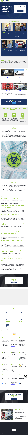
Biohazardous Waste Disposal (8, 91)
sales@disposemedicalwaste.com (18, 418)
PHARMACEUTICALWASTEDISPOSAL (20, 77)
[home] (5, 1)
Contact (16, 427)
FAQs (13, 427)
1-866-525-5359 (14, 102)
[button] (26, 1)
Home (11, 427)
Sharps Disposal (20, 90)
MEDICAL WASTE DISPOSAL (7, 77)
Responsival (6, 433)
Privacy (25, 433)
